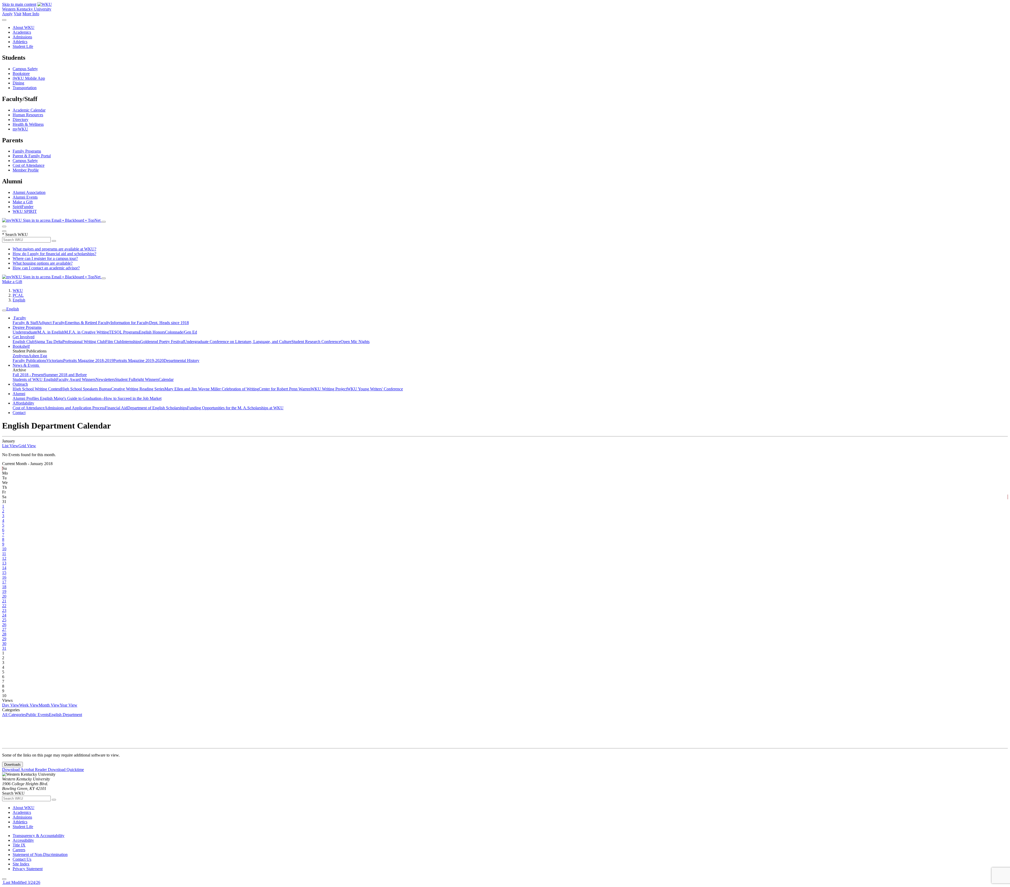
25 (4, 620)
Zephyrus (20, 356)
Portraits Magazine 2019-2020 (138, 360)
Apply (7, 14)
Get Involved (23, 337)
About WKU (23, 27)
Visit (17, 14)
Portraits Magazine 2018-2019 (88, 360)
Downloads (12, 765)
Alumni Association (29, 192)
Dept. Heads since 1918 (169, 322)
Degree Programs (27, 327)
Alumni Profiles (26, 398)
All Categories (14, 714)
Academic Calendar (29, 110)
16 (4, 577)
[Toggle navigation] (4, 310)
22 (4, 605)
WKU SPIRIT (25, 211)
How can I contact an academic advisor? (46, 268)
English (19, 300)
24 (4, 615)
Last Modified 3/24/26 (21, 882)
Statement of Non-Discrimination (40, 854)
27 (4, 629)
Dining (18, 83)
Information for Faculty (129, 322)
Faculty (19, 318)
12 (4, 558)
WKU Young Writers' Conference (375, 389)
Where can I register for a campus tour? (45, 258)
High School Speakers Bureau (86, 389)
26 (4, 624)
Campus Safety (25, 69)
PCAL (18, 295)
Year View (68, 705)
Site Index (21, 864)
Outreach (20, 384)
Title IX (19, 845)
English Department (65, 714)
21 (4, 601)
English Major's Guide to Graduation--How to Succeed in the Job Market (100, 398)
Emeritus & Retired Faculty (87, 322)
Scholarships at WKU (265, 408)
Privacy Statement (28, 868)
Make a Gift (23, 202)
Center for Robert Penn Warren (285, 389)
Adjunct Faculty (51, 322)
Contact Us (22, 859)
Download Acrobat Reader (25, 769)
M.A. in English (50, 332)
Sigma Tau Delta (48, 341)
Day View (10, 705)
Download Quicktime (66, 769)
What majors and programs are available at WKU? (54, 249)
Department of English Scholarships (157, 408)
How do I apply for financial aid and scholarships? (54, 253)
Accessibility (23, 840)
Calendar (166, 379)
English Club (23, 341)
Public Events (37, 714)
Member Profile (26, 170)
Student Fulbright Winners (137, 379)
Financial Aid (116, 408)
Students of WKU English (34, 379)
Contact (19, 412)
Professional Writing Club (83, 341)
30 (4, 643)
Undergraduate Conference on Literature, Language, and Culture (237, 341)
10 (4, 549)
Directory (20, 119)
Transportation (25, 87)
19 (4, 591)
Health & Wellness (28, 124)
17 (4, 582)
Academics (22, 32)
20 (4, 596)
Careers (19, 850)
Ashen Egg (37, 356)
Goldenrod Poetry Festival (162, 341)
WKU (18, 290)
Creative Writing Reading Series (137, 389)
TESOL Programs (124, 332)
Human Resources (28, 115)
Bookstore (21, 73)
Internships (131, 341)
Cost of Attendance (28, 165)
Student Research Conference (316, 341)
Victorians (54, 360)
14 (4, 568)
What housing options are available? (43, 263)
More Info (30, 14)
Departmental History (181, 360)
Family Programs (27, 151)
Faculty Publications (29, 360)
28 (4, 634)
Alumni (19, 393)
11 (4, 553)
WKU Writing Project (329, 389)
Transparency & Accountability (38, 835)
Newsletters (105, 379)
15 (4, 572)
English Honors (152, 332)
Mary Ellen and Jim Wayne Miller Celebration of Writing (211, 389)
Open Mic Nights (355, 341)
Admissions (22, 37)
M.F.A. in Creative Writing (86, 332)
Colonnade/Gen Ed (181, 332)
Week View (29, 705)
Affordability (23, 403)
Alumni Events (25, 197)
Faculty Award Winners (75, 379)
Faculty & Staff (25, 322)
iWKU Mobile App (29, 78)
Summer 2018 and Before (65, 374)
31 (4, 648)
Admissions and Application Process (74, 408)
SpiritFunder (23, 206)
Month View (49, 705)
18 (4, 586)
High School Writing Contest (37, 389)
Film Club (113, 341)
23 (4, 610)
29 (4, 639)
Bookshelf (21, 346)
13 (4, 563)
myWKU (20, 129)
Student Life (23, 46)
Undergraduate (25, 332)
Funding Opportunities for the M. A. (217, 408)
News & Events (26, 365)
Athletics (20, 41)
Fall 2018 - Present (28, 374)
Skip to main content (19, 4)
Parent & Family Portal (32, 156)
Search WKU (15, 234)
